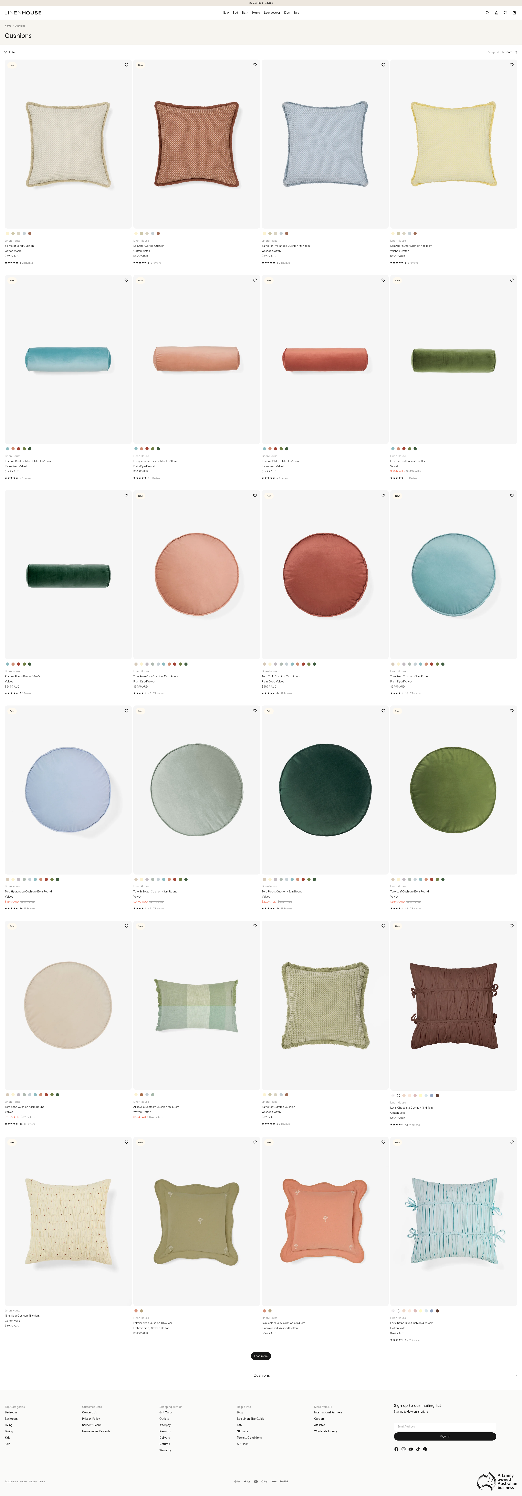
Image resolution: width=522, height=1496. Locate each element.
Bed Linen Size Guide (250, 1419)
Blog (240, 1412)
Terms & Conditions (249, 1438)
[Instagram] (403, 1449)
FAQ (239, 1425)
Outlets (164, 1419)
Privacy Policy (91, 1419)
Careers (319, 1419)
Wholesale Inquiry (325, 1431)
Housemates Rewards (96, 1431)
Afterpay (165, 1425)
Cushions (261, 1375)
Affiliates (319, 1425)
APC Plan (243, 1444)
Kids (7, 1438)
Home (8, 25)
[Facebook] (396, 1449)
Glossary (242, 1431)
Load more (261, 1356)
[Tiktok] (418, 1449)
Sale (7, 1444)
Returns (164, 1444)
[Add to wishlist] (126, 65)
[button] (512, 52)
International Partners (328, 1412)
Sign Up (445, 1436)
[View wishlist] (505, 12)
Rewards (164, 1431)
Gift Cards (166, 1412)
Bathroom (11, 1419)
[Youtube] (410, 1449)
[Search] (487, 12)
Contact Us (89, 1412)
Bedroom (11, 1412)
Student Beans (91, 1425)
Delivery (164, 1438)
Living (8, 1425)
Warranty (165, 1450)
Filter (12, 52)
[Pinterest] (425, 1449)
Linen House (20, 1481)
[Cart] (514, 12)
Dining (9, 1431)
